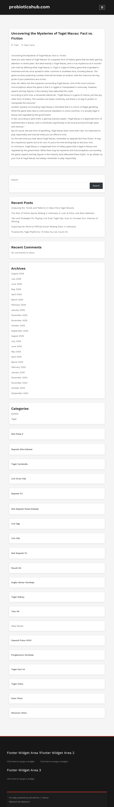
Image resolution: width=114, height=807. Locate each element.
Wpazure (13, 801)
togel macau (29, 45)
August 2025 (17, 336)
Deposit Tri (17, 493)
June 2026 (16, 284)
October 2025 (18, 325)
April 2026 (16, 294)
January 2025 (18, 372)
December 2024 (19, 377)
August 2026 (17, 273)
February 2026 (18, 305)
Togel (16, 45)
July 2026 (16, 279)
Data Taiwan (17, 626)
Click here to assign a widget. (21, 761)
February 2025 (18, 367)
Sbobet (14, 414)
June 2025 (16, 346)
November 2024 (19, 383)
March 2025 (17, 362)
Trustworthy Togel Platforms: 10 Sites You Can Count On (39, 232)
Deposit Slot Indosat (22, 449)
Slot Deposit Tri (19, 553)
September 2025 (19, 331)
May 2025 (16, 351)
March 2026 (17, 299)
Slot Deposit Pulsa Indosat (25, 508)
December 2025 (19, 315)
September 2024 (19, 393)
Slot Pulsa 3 (17, 433)
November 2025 (19, 320)
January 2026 (18, 310)
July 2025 (16, 341)
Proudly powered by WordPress (24, 797)
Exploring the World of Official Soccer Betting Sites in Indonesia (43, 226)
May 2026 (16, 289)
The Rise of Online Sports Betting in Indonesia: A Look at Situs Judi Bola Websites (52, 213)
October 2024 (18, 388)
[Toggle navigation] (102, 7)
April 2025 (16, 357)
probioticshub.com (29, 6)
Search (14, 180)
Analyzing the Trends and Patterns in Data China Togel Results (42, 208)
